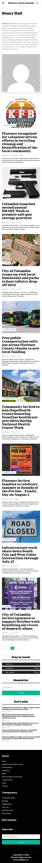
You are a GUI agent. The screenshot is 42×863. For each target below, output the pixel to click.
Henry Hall (5, 155)
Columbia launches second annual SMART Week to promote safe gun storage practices (18, 211)
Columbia (6, 196)
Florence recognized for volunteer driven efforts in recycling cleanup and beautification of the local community (19, 142)
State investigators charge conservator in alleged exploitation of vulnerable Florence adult (21, 738)
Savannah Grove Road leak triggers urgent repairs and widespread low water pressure (21, 708)
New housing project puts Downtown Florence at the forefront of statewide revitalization (20, 724)
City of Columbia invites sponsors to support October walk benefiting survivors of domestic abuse (21, 621)
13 (17, 648)
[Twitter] (2, 18)
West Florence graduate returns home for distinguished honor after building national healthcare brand (18, 716)
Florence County (9, 125)
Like (37, 664)
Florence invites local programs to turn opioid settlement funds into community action (19, 731)
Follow (36, 668)
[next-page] (21, 648)
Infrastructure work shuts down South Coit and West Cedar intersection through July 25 (20, 554)
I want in (21, 693)
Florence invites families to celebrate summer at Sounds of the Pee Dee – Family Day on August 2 (20, 487)
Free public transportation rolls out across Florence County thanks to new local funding (20, 345)
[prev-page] (3, 648)
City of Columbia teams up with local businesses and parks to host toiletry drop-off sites (20, 278)
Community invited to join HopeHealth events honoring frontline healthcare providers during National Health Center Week (21, 417)
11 (8, 648)
